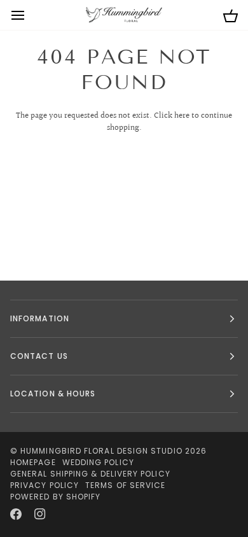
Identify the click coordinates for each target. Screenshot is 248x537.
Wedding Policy (98, 462)
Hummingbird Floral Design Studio (101, 450)
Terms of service (125, 485)
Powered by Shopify (55, 496)
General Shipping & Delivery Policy (90, 473)
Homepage (33, 462)
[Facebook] (16, 514)
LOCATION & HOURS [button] (52, 393)
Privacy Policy (44, 485)
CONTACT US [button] (39, 356)
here (181, 115)
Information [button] (39, 318)
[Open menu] (29, 15)
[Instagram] (40, 514)
